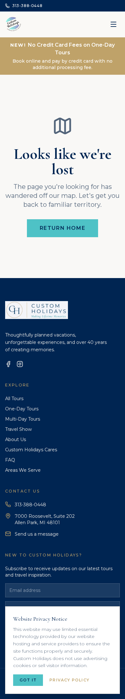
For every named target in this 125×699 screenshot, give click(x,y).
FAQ (10, 460)
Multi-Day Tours (22, 419)
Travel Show (18, 429)
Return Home (63, 228)
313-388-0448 (30, 505)
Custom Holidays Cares (31, 450)
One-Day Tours (21, 409)
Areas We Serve (23, 470)
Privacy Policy (69, 680)
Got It (28, 680)
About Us (15, 439)
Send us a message (37, 534)
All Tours (14, 398)
